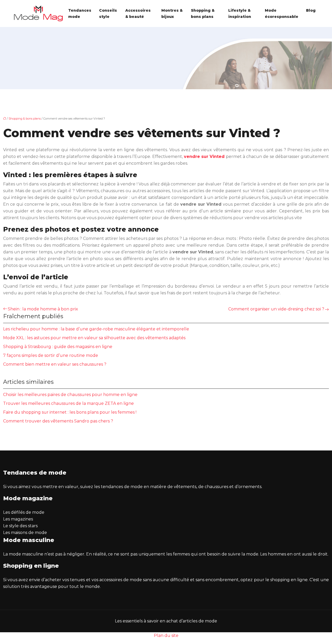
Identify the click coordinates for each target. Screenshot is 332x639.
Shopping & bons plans (203, 13)
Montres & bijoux (172, 13)
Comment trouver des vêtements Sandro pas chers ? (58, 421)
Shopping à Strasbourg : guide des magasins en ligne (57, 346)
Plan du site (166, 635)
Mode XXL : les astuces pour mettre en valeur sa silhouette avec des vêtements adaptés (94, 337)
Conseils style (108, 13)
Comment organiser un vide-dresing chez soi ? (276, 309)
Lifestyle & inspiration (239, 13)
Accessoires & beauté (138, 13)
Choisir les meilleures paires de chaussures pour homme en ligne (70, 394)
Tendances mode (79, 13)
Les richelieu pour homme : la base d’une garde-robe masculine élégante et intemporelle (96, 329)
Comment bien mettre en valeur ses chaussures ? (54, 364)
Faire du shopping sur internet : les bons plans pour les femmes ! (69, 412)
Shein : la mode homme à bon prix (43, 309)
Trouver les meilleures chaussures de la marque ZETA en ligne (68, 403)
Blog (311, 10)
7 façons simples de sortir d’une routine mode (50, 355)
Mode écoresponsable (281, 13)
